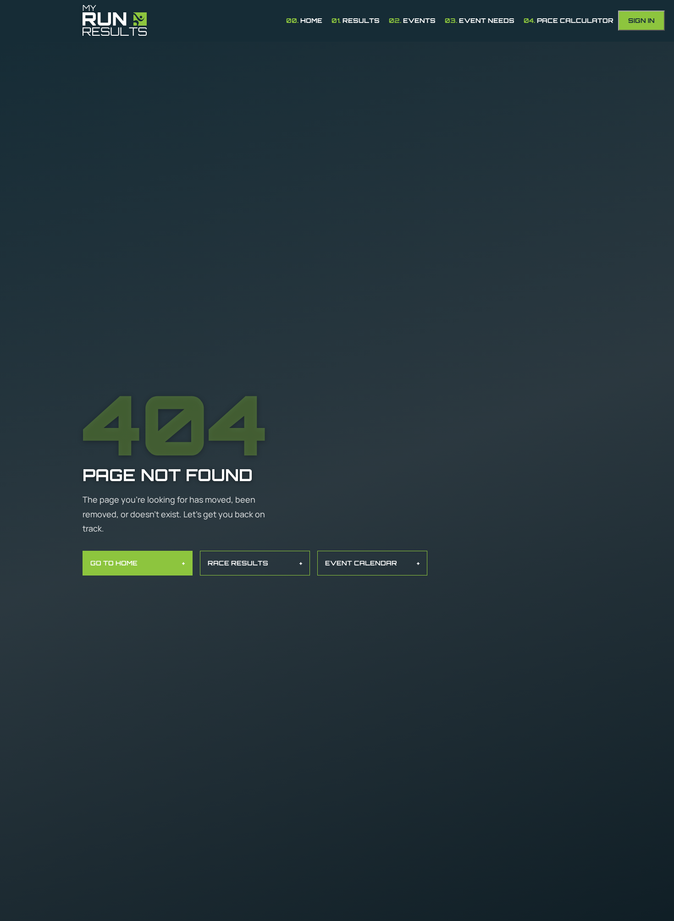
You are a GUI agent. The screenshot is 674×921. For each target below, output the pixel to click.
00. (304, 20)
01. (355, 20)
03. (479, 20)
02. (412, 20)
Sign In (641, 20)
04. (568, 20)
